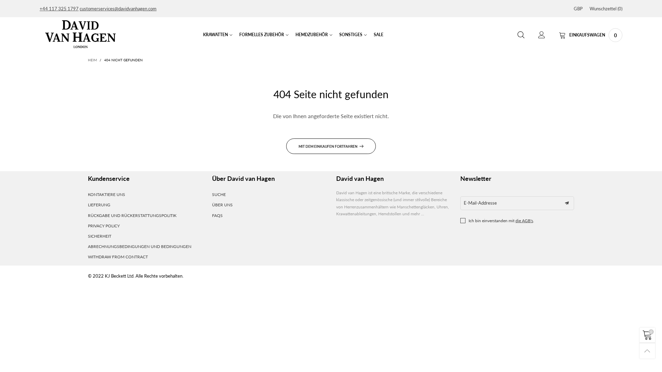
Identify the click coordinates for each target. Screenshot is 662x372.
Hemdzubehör (311, 34)
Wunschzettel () (606, 8)
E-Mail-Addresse (480, 203)
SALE (378, 34)
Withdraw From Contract (118, 256)
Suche (219, 194)
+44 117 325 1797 (59, 8)
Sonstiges (350, 34)
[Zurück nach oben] (647, 351)
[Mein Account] (541, 35)
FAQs (217, 215)
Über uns (222, 204)
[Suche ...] (521, 35)
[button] (567, 203)
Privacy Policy (104, 225)
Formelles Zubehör (261, 34)
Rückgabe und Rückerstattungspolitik (132, 215)
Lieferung (99, 204)
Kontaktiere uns (106, 194)
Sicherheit (99, 236)
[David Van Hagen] (80, 34)
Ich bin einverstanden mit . (501, 220)
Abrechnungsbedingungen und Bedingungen (139, 246)
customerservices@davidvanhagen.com (118, 8)
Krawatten (215, 34)
